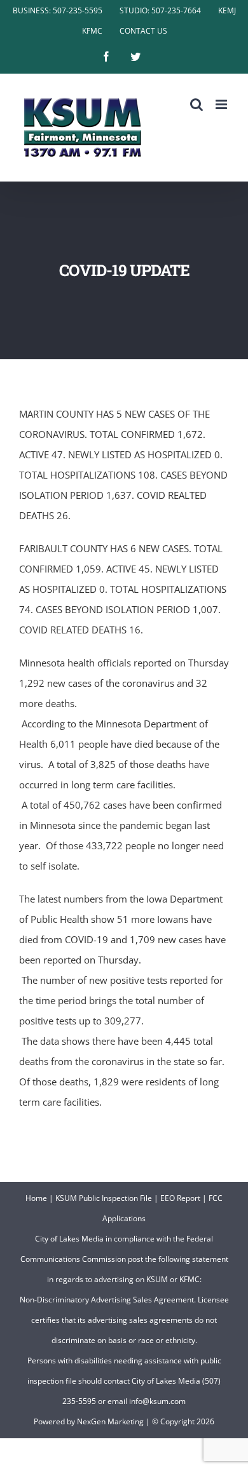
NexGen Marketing (110, 1421)
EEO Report (180, 1198)
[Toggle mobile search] (196, 104)
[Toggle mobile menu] (222, 104)
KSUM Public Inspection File (103, 1198)
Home (36, 1198)
